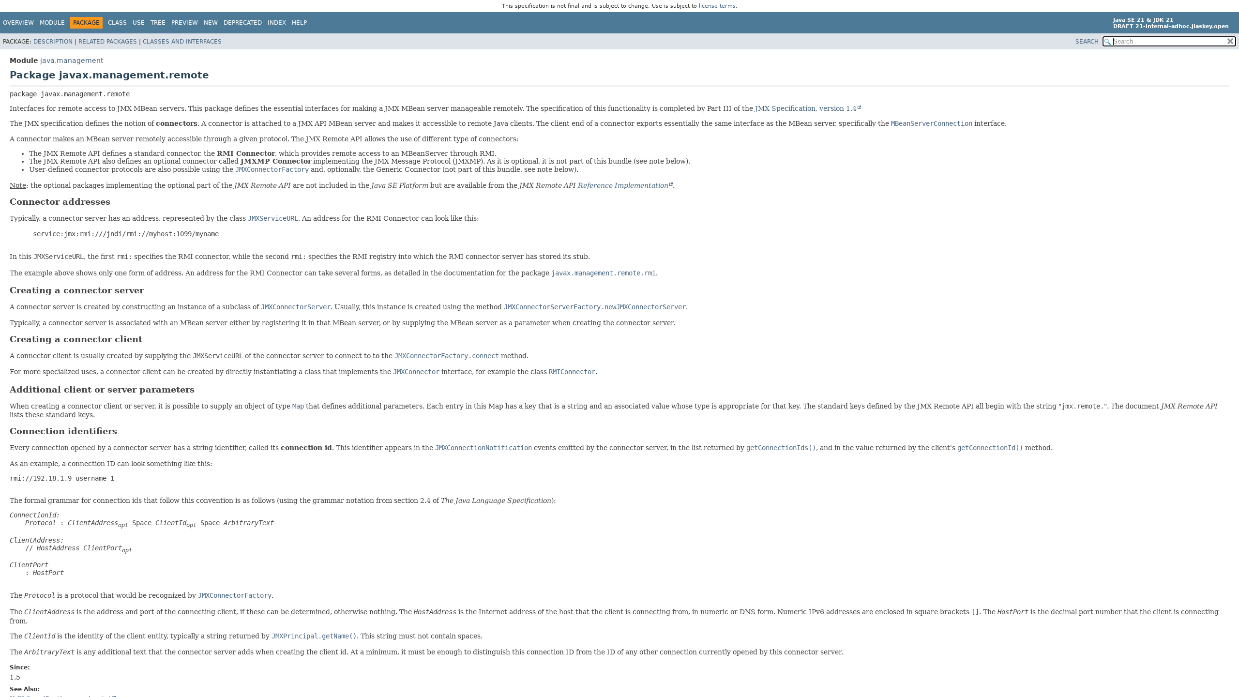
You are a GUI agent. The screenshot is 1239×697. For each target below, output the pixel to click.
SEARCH (1087, 41)
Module (52, 22)
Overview (18, 22)
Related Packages (107, 41)
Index (277, 22)
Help (299, 22)
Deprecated (243, 22)
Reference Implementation (623, 185)
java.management (71, 60)
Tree (158, 22)
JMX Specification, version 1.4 (806, 108)
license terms (717, 6)
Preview (184, 22)
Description (53, 41)
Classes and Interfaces (182, 41)
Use (139, 22)
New (211, 22)
